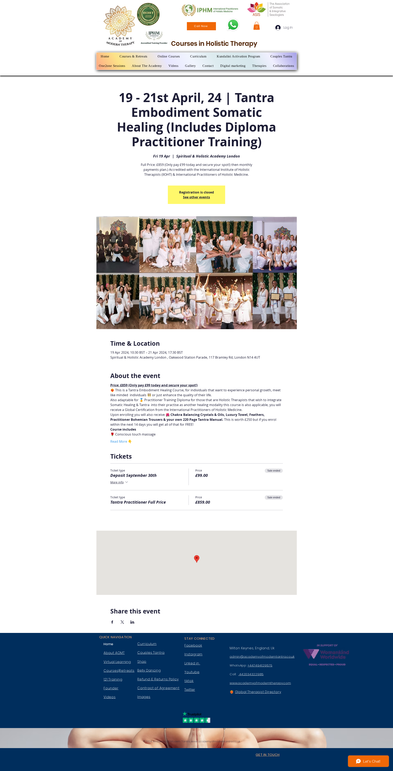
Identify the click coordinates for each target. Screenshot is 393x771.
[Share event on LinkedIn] (132, 622)
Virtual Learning (117, 662)
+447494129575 (259, 665)
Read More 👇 (121, 441)
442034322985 (251, 674)
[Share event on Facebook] (112, 622)
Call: (234, 674)
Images (143, 696)
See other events (196, 197)
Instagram (193, 654)
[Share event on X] (122, 622)
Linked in (192, 663)
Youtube (192, 672)
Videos (110, 697)
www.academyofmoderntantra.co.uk (215, 741)
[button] (256, 26)
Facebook (193, 645)
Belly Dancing (149, 670)
